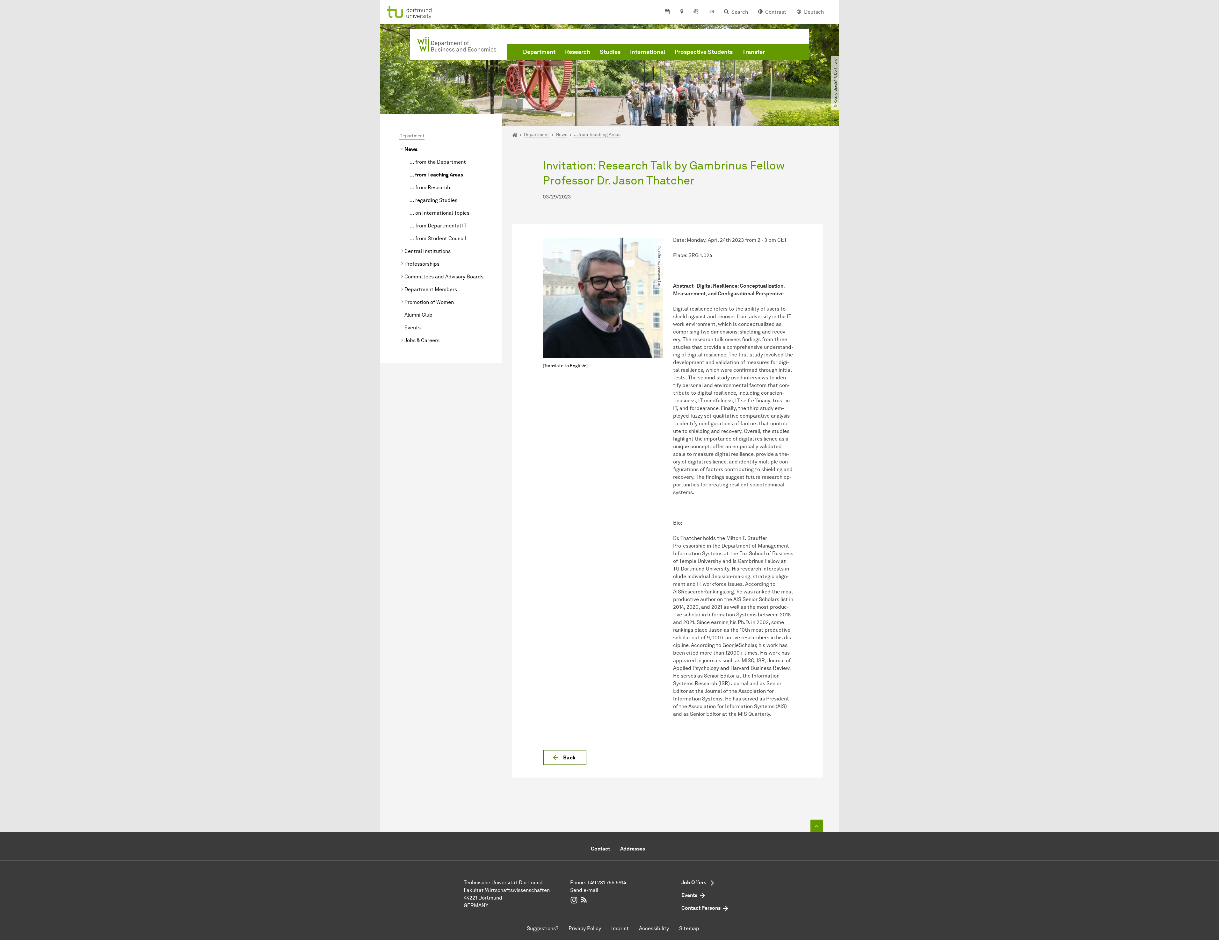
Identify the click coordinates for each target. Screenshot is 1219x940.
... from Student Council (438, 238)
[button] (564, 757)
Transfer (753, 51)
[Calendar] (667, 12)
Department (539, 51)
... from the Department (438, 162)
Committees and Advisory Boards (443, 277)
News (410, 149)
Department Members (430, 289)
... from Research (430, 187)
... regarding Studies (433, 200)
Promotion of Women (429, 302)
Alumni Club (418, 315)
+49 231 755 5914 (606, 882)
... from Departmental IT (438, 226)
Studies (610, 51)
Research (577, 51)
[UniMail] (711, 12)
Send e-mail (584, 890)
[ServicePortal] (696, 12)
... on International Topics (439, 213)
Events (412, 328)
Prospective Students (704, 51)
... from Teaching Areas (436, 175)
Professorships (421, 264)
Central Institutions (427, 251)
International (647, 51)
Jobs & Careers (421, 340)
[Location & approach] (681, 12)
